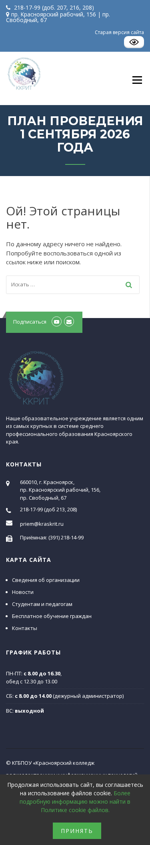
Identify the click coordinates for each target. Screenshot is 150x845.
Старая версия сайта (119, 32)
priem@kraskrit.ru (42, 523)
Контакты (24, 628)
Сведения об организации (46, 580)
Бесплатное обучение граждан (52, 616)
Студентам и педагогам (42, 604)
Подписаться (29, 321)
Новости (23, 592)
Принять (77, 831)
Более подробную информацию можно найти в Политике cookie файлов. (75, 801)
